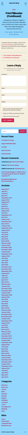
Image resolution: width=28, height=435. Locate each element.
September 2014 (6, 198)
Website (3, 102)
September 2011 (6, 215)
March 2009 (5, 241)
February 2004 (6, 355)
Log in (3, 419)
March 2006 (5, 308)
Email (3, 95)
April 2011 (4, 217)
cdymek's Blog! (14, 3)
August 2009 (5, 230)
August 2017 (5, 189)
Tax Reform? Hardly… (8, 140)
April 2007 (4, 280)
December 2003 (6, 360)
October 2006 (5, 293)
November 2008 (6, 249)
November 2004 (6, 338)
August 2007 (5, 273)
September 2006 (6, 295)
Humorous (4, 387)
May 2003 (4, 375)
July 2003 (4, 370)
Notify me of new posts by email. (11, 116)
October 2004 (5, 340)
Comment (4, 74)
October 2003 (5, 364)
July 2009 (4, 232)
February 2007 (6, 284)
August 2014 (5, 200)
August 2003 (5, 368)
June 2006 (4, 301)
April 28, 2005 (19, 32)
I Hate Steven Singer (17, 162)
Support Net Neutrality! (8, 143)
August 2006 (5, 297)
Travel (3, 404)
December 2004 (6, 336)
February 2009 (6, 243)
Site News (4, 400)
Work (3, 411)
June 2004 (4, 347)
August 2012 (5, 211)
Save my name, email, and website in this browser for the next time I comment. (12, 109)
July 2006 (4, 299)
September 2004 (6, 342)
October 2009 (5, 226)
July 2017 (4, 191)
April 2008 (4, 265)
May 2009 (4, 236)
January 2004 (5, 357)
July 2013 (4, 204)
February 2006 (6, 310)
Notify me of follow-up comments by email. (13, 113)
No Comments (15, 34)
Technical (4, 402)
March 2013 (5, 208)
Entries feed (5, 421)
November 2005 (6, 316)
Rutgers (3, 398)
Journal (3, 389)
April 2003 (4, 377)
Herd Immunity (6, 153)
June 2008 (4, 260)
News (14, 9)
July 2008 (4, 258)
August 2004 (5, 344)
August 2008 (5, 256)
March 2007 (5, 282)
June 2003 (4, 372)
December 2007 (6, 267)
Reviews (4, 396)
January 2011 (5, 219)
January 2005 (5, 334)
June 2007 (4, 277)
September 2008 (6, 254)
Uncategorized (6, 406)
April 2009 (4, 239)
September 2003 (6, 366)
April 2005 (4, 327)
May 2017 (4, 195)
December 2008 (6, 247)
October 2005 (5, 319)
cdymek (10, 32)
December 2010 (6, 221)
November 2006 (6, 290)
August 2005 (5, 323)
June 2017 (4, 193)
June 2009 (4, 234)
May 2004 (4, 349)
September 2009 (6, 228)
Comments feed (6, 423)
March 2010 (5, 224)
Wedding (4, 409)
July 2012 (4, 213)
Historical (4, 385)
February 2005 (6, 331)
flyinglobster (5, 179)
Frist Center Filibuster (7, 44)
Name (3, 88)
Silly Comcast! (5, 150)
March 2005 (5, 329)
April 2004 (4, 351)
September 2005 (6, 321)
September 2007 (6, 271)
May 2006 (4, 303)
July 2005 (4, 325)
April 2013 (4, 206)
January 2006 (5, 312)
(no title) (4, 147)
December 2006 (6, 288)
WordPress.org (6, 425)
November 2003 (6, 362)
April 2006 (4, 306)
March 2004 (5, 353)
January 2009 (5, 245)
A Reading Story (20, 168)
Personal (4, 393)
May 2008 (4, 262)
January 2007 (5, 286)
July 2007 (4, 275)
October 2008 (5, 252)
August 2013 (5, 202)
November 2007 (6, 269)
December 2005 (6, 314)
